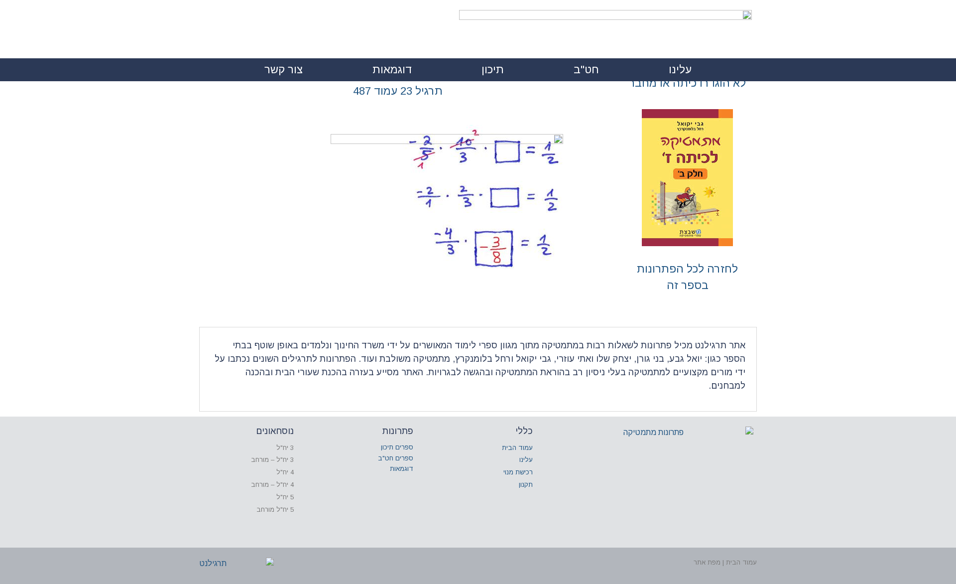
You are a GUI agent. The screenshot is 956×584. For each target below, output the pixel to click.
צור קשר (283, 69)
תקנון (526, 484)
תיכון (492, 69)
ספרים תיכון (397, 447)
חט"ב (586, 69)
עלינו (680, 69)
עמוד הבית (517, 447)
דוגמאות (392, 69)
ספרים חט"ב (395, 458)
